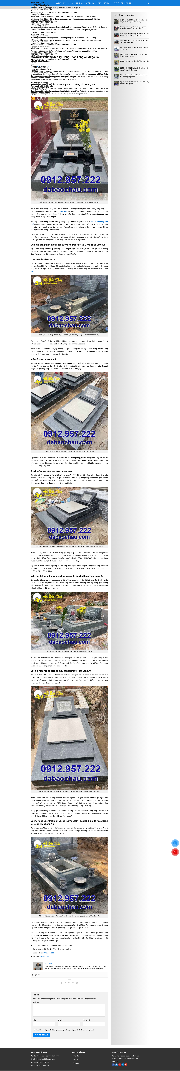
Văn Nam (49, 67)
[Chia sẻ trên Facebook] (61, 983)
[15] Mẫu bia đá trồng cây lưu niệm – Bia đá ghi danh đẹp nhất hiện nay (134, 21)
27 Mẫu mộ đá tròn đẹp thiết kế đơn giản (134, 61)
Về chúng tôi (126, 3)
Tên (35, 1020)
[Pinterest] (36, 975)
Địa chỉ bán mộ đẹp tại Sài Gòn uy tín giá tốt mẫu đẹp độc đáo (134, 76)
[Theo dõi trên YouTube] (125, 1064)
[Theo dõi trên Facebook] (113, 1064)
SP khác (107, 3)
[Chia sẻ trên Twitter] (65, 983)
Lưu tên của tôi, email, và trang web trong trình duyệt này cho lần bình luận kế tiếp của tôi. (65, 1030)
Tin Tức (116, 3)
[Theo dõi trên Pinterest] (119, 1064)
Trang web (86, 1020)
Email (60, 1020)
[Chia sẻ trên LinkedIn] (77, 983)
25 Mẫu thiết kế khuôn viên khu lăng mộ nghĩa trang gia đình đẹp (134, 69)
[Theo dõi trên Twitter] (116, 1064)
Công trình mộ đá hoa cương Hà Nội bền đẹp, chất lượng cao (134, 41)
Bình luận (36, 1002)
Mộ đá (70, 3)
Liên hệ (75, 1060)
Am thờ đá (90, 3)
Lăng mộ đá (60, 3)
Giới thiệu (76, 1056)
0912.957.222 (44, 1062)
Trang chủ (34, 8)
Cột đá (98, 3)
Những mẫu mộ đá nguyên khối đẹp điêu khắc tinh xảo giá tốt (134, 55)
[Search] (148, 3)
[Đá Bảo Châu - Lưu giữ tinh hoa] (42, 98)
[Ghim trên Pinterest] (73, 983)
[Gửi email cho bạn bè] (69, 983)
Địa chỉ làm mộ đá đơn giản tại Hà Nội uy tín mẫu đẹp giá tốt (134, 83)
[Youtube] (38, 975)
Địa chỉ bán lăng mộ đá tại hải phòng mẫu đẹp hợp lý (134, 48)
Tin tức (76, 1063)
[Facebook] (33, 975)
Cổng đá (79, 3)
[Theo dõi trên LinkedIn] (122, 1064)
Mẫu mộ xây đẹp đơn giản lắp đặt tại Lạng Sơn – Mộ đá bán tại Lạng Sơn (134, 34)
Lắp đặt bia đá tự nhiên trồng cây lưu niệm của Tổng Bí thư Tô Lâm (133, 28)
